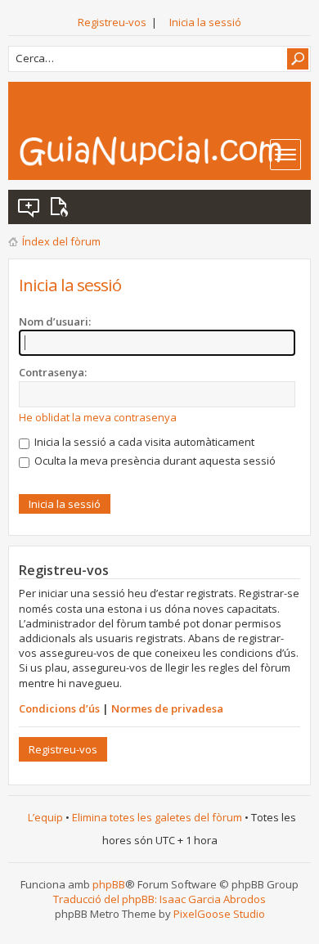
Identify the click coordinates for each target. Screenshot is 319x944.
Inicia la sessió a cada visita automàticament (143, 441)
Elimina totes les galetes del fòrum (157, 817)
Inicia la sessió (205, 22)
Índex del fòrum (61, 241)
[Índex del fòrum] (165, 150)
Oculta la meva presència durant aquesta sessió (154, 460)
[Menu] (285, 154)
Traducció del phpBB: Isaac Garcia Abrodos (159, 899)
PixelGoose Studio (219, 913)
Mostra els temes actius (62, 207)
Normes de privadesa (167, 708)
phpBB (108, 884)
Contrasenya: (53, 372)
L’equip (45, 817)
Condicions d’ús (59, 708)
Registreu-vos (112, 22)
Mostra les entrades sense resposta (29, 207)
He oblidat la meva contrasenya (98, 417)
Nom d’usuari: (55, 321)
